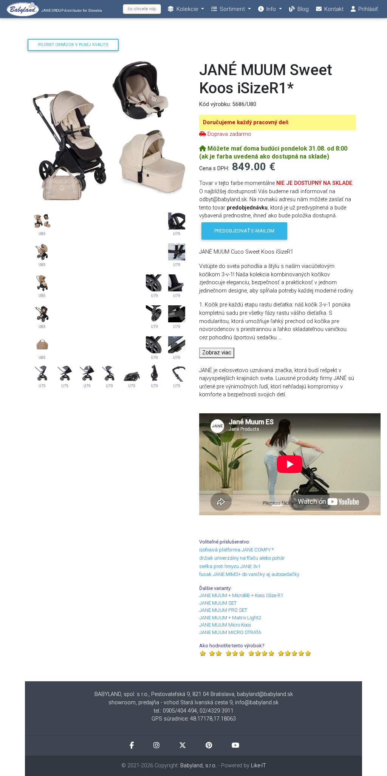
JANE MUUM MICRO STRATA (230, 632)
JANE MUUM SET (218, 603)
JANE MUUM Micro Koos (225, 625)
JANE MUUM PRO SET (223, 610)
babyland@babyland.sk (265, 694)
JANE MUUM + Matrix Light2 (230, 617)
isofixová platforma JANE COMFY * (236, 550)
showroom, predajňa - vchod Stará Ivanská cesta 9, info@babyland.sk (193, 702)
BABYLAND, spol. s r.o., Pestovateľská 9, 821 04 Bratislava (164, 694)
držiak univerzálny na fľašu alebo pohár (242, 558)
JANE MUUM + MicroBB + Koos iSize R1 (241, 595)
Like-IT (258, 765)
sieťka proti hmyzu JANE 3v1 (229, 566)
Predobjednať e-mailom (244, 231)
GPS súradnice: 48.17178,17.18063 (194, 719)
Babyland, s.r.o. (198, 765)
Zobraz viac (216, 353)
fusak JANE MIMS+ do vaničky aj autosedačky (249, 574)
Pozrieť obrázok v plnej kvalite (73, 44)
